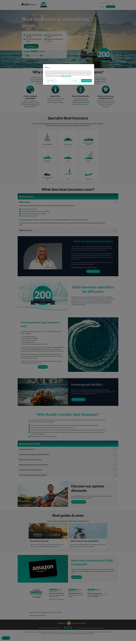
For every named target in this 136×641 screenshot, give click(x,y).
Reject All (74, 80)
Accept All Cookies (86, 80)
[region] (68, 74)
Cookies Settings (51, 80)
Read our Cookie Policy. (66, 76)
